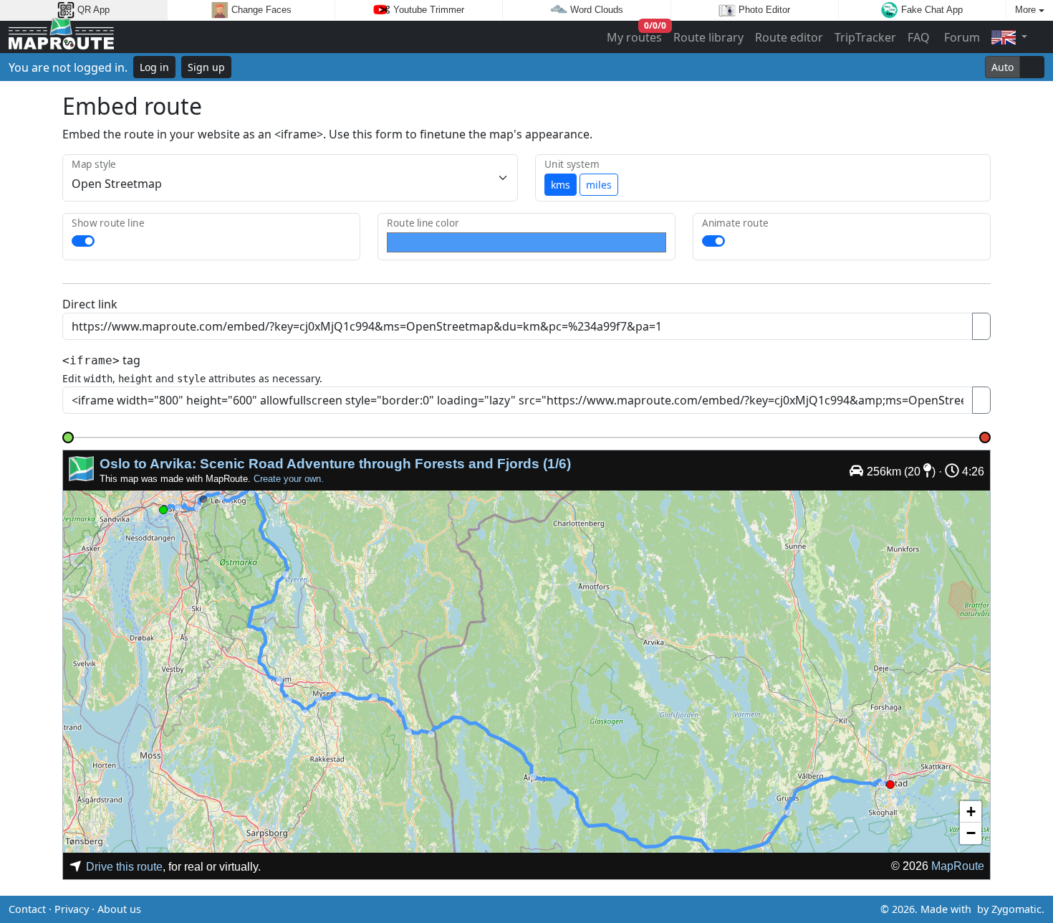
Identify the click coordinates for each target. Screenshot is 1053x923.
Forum (960, 37)
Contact (27, 909)
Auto (1002, 67)
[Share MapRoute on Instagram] (549, 909)
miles (599, 184)
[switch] (83, 241)
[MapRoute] (61, 37)
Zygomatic (1016, 909)
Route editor (789, 37)
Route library (708, 37)
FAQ (919, 37)
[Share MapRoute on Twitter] (503, 909)
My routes (635, 34)
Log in (154, 67)
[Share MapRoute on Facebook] (526, 909)
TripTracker (865, 37)
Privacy (71, 909)
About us (119, 909)
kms (560, 184)
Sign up (206, 67)
